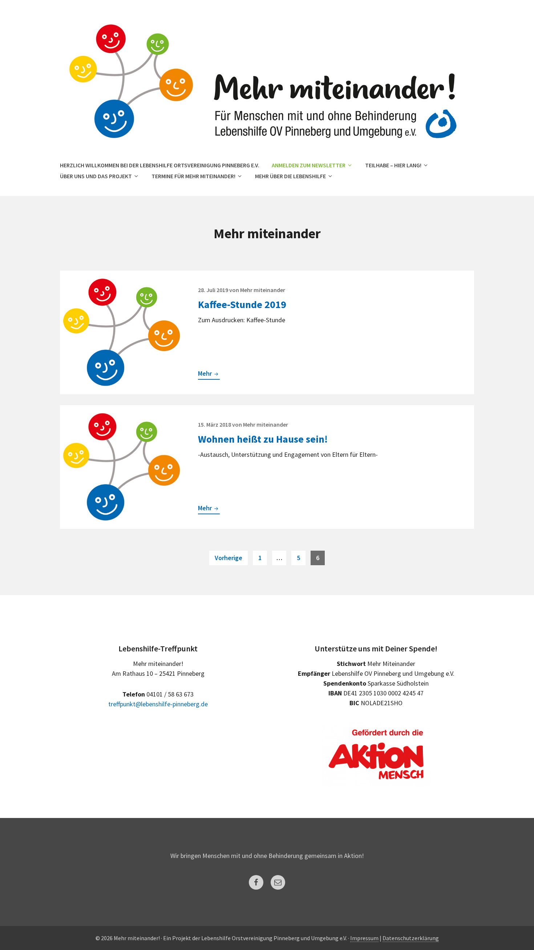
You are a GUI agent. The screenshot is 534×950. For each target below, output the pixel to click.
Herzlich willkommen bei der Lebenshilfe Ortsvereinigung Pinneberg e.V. (159, 165)
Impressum (364, 938)
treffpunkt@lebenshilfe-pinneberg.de (158, 704)
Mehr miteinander (262, 290)
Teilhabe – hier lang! (393, 165)
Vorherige (228, 558)
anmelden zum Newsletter (308, 165)
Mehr (209, 374)
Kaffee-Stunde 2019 (242, 304)
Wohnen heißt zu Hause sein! (263, 439)
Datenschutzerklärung (411, 938)
